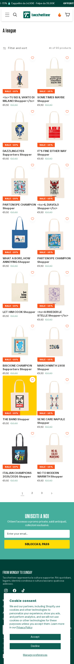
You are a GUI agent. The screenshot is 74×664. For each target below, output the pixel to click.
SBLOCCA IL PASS (37, 544)
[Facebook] (14, 590)
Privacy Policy (24, 627)
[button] (7, 15)
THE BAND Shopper (16, 419)
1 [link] (22, 493)
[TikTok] (23, 590)
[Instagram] (6, 590)
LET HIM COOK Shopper (19, 312)
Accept (35, 637)
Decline (35, 646)
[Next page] (52, 493)
